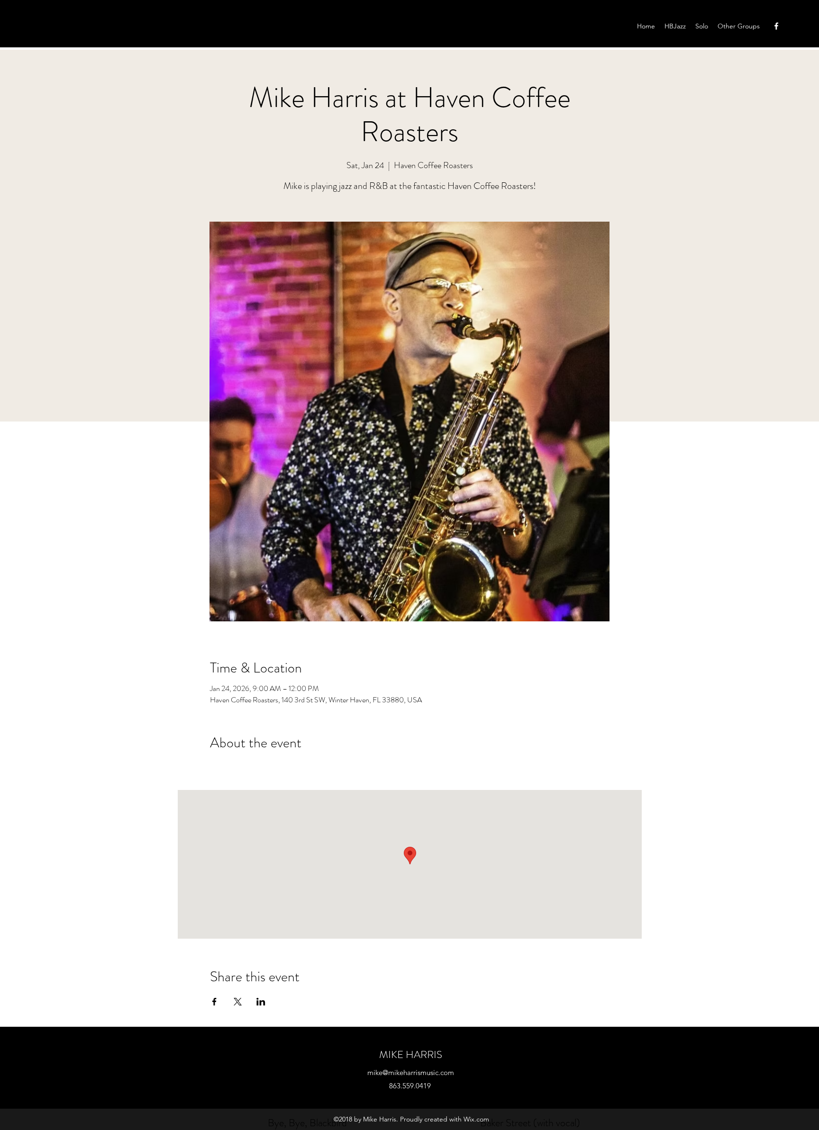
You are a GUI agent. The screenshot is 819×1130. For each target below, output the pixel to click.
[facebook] (776, 26)
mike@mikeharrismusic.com (410, 1072)
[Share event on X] (237, 1001)
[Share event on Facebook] (214, 1001)
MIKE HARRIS (410, 1054)
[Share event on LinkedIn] (260, 1001)
